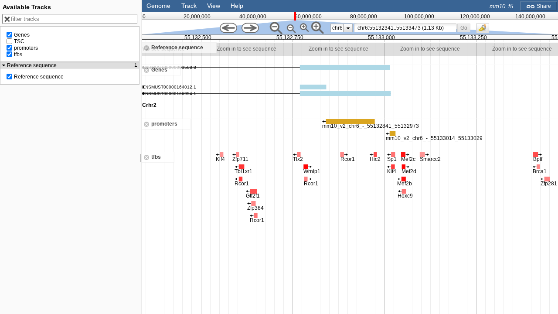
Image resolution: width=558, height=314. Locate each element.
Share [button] (543, 6)
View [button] (213, 5)
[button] (464, 27)
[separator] (141, 157)
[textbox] (406, 28)
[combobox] (405, 28)
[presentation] (348, 28)
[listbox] (341, 28)
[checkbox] (484, 30)
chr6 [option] (337, 28)
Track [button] (189, 5)
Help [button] (237, 5)
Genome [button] (158, 5)
